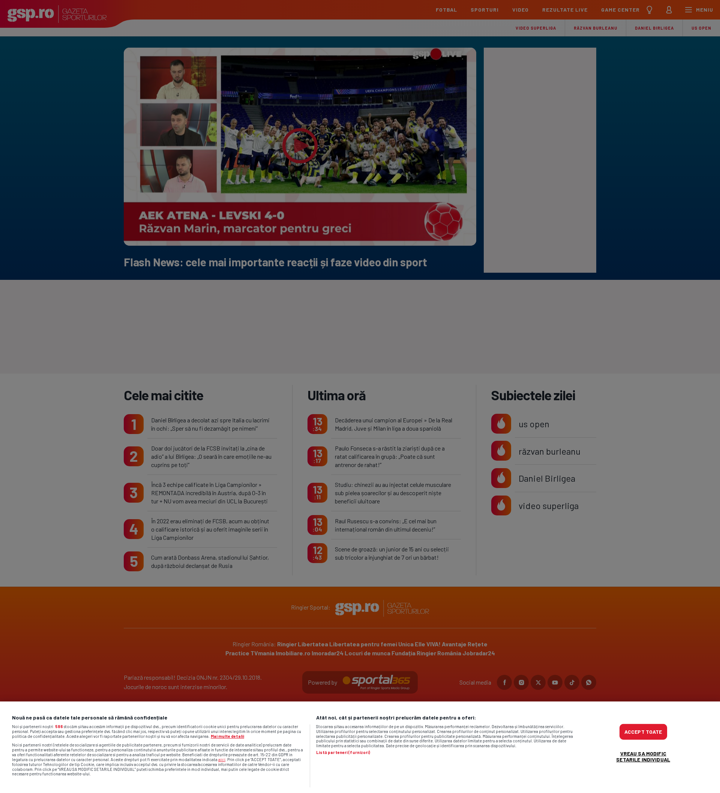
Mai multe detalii (227, 736)
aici (221, 759)
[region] (360, 747)
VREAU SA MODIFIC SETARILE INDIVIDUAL (643, 756)
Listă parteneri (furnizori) (343, 752)
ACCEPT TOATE (643, 731)
